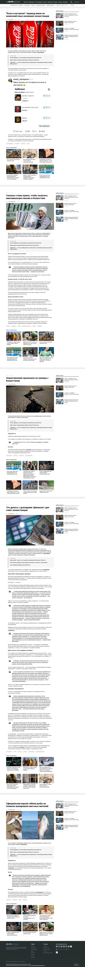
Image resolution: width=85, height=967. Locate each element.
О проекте (45, 946)
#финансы (21, 5)
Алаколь (25, 899)
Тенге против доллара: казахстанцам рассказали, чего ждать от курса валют (28, 562)
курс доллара (31, 751)
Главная (7, 10)
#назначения (27, 5)
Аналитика (50, 2)
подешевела (46, 569)
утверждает (11, 868)
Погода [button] (72, 5)
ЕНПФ (19, 326)
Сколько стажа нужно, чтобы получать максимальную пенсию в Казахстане (71, 15)
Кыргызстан (9, 455)
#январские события (40, 5)
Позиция (55, 2)
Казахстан (17, 143)
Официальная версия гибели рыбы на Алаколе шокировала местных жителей (71, 36)
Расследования (39, 2)
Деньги (45, 2)
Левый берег (31, 2)
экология (9, 899)
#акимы (33, 5)
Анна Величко (11, 513)
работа (34, 326)
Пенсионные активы (26, 326)
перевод (23, 143)
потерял (22, 747)
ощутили (28, 449)
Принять (76, 964)
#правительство (14, 5)
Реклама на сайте (46, 949)
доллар (25, 751)
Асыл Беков (10, 19)
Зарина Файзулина (11, 201)
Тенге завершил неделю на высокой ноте (20, 565)
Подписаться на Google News (63, 949)
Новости (26, 2)
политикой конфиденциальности (38, 965)
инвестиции (9, 751)
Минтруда (40, 326)
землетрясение (29, 455)
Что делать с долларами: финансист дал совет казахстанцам (71, 29)
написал (37, 883)
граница (15, 455)
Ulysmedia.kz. (40, 52)
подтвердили (39, 892)
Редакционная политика (48, 952)
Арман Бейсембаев (40, 751)
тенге (15, 751)
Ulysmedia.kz (47, 553)
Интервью (65, 2)
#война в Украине (50, 5)
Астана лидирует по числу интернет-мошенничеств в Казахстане (25, 57)
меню (28, 143)
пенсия (8, 326)
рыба (20, 899)
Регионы (60, 2)
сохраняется (11, 630)
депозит (19, 751)
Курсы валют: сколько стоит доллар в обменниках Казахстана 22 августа (27, 560)
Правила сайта (46, 947)
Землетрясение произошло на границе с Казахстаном (70, 22)
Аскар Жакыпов (11, 809)
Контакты (45, 951)
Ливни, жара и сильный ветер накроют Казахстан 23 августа (24, 60)
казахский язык (10, 143)
